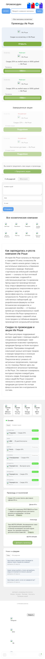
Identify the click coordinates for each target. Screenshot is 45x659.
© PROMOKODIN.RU (22, 603)
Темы (8, 555)
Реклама (24, 594)
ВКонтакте (24, 179)
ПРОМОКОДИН (13, 4)
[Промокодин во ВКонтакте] (29, 7)
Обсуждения (16, 555)
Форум (12, 594)
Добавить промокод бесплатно (22, 592)
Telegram (13, 620)
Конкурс (18, 594)
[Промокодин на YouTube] (33, 7)
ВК (13, 643)
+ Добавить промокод (22, 543)
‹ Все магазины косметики (22, 19)
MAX (13, 632)
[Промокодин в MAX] (41, 7)
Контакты (31, 594)
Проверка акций (22, 596)
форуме (16, 551)
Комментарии (16, 425)
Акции (8, 425)
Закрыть (31, 615)
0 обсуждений (10, 179)
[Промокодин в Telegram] (37, 4)
